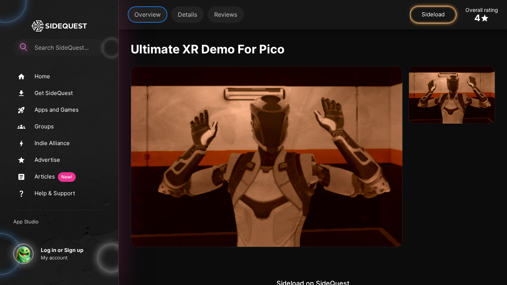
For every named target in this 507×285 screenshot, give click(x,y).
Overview (147, 14)
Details (187, 14)
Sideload (433, 14)
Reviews (225, 14)
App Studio (26, 222)
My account (54, 258)
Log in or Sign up (62, 250)
